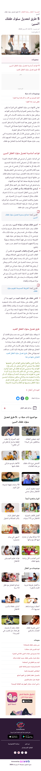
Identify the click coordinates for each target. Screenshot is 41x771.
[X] (22, 752)
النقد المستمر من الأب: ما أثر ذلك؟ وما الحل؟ (26, 98)
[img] (20, 702)
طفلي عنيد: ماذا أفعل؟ (33, 102)
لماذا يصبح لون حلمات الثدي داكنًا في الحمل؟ (26, 653)
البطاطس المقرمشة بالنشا (32, 671)
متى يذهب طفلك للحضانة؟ (31, 645)
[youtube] (19, 752)
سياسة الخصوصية (13, 744)
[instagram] (15, 752)
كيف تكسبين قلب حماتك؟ (32, 649)
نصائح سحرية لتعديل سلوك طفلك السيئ (21, 216)
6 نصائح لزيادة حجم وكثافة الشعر (29, 666)
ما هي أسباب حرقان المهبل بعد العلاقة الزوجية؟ (25, 684)
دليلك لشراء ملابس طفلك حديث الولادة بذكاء (26, 658)
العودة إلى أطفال (34, 390)
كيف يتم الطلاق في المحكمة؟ (31, 662)
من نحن (27, 744)
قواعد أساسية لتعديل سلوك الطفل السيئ (23, 66)
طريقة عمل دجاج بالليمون (32, 679)
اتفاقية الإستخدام (27, 747)
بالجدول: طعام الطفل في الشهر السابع (28, 675)
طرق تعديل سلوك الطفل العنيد (26, 70)
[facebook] (26, 752)
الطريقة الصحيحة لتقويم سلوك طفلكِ (22, 290)
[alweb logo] (25, 761)
